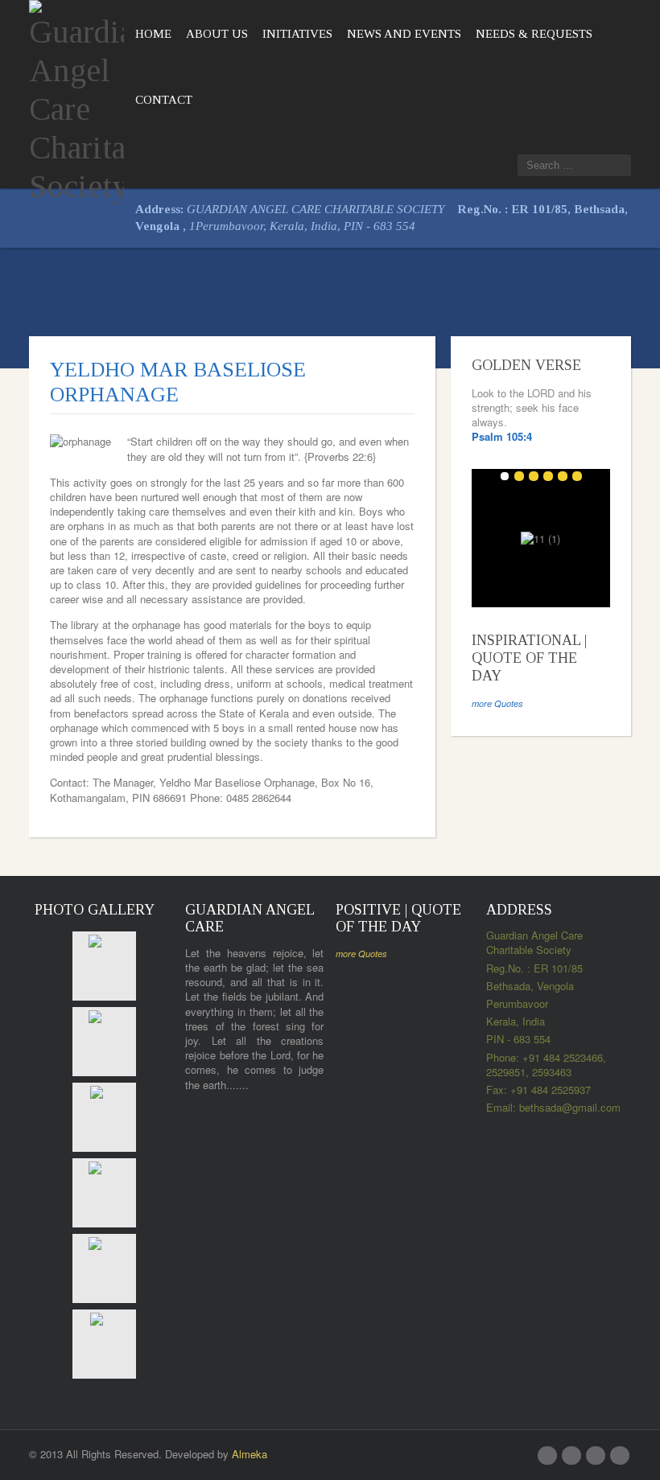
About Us (217, 33)
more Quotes (497, 703)
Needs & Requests (534, 33)
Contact (163, 99)
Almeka (249, 1454)
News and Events (404, 33)
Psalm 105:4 (502, 436)
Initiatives (297, 33)
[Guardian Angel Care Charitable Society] (76, 99)
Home (153, 33)
